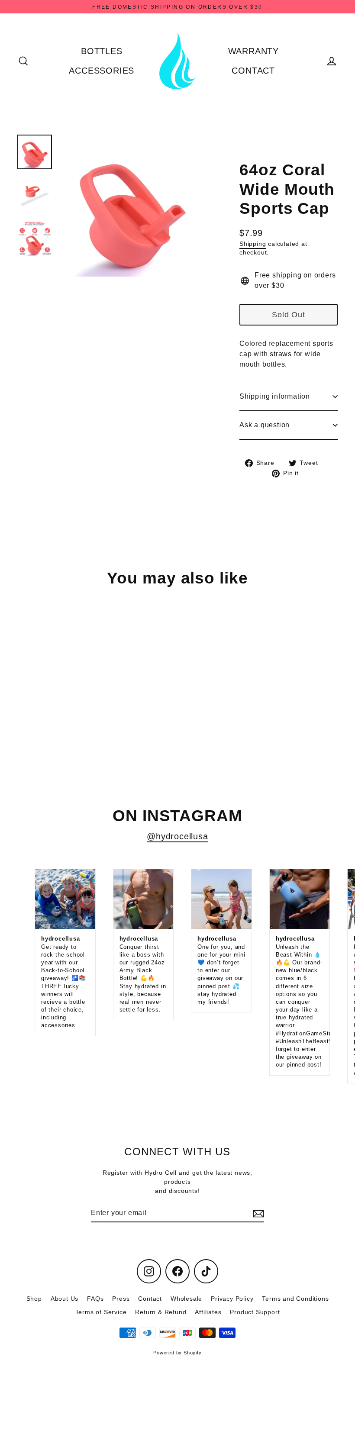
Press (120, 1298)
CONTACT (253, 70)
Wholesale (186, 1298)
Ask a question (264, 425)
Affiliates (208, 1312)
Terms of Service (101, 1312)
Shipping (252, 244)
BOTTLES (102, 51)
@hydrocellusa (177, 836)
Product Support (255, 1312)
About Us (64, 1298)
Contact (150, 1298)
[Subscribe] (257, 1213)
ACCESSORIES (101, 70)
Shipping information (274, 396)
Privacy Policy (232, 1298)
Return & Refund (160, 1312)
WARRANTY (253, 51)
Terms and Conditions (295, 1298)
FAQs (95, 1298)
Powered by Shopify (177, 1352)
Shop (34, 1298)
